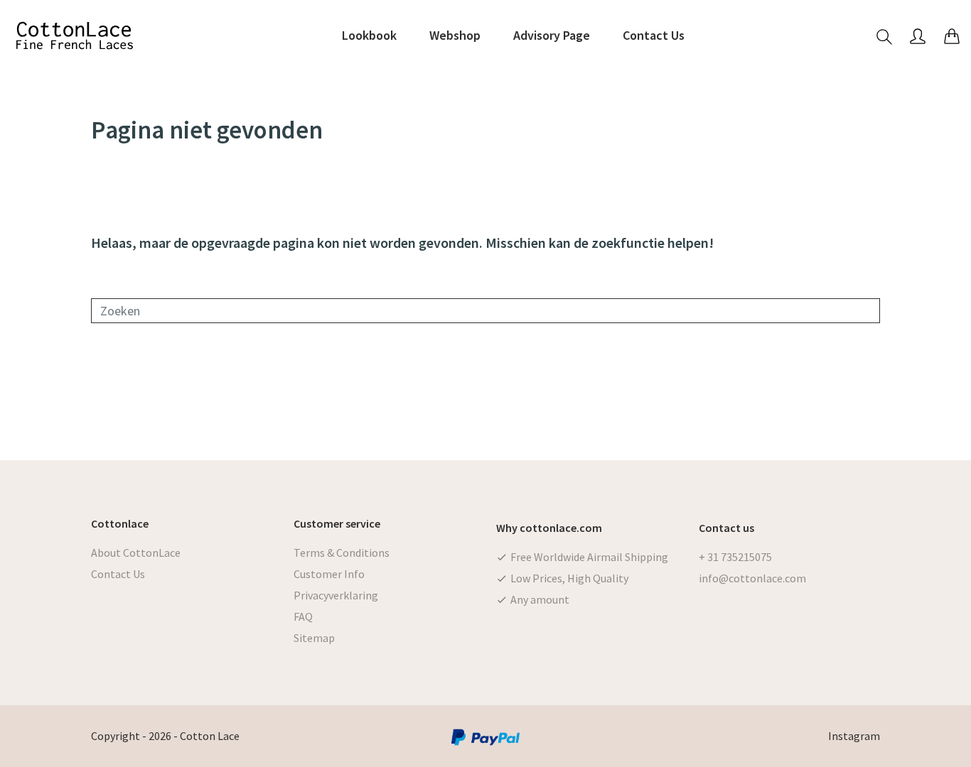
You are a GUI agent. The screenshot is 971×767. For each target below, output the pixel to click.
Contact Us (118, 574)
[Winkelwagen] (951, 36)
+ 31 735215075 (735, 557)
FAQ (303, 616)
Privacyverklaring (336, 595)
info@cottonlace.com (752, 578)
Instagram (854, 736)
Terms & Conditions (342, 552)
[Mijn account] (917, 36)
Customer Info (329, 574)
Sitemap (314, 638)
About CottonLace (136, 552)
